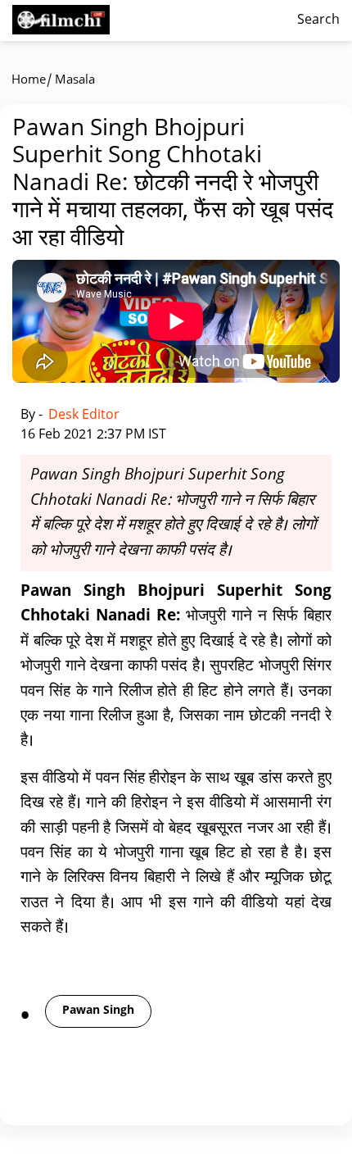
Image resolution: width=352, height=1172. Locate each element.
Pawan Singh (98, 1011)
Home (28, 81)
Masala (75, 81)
